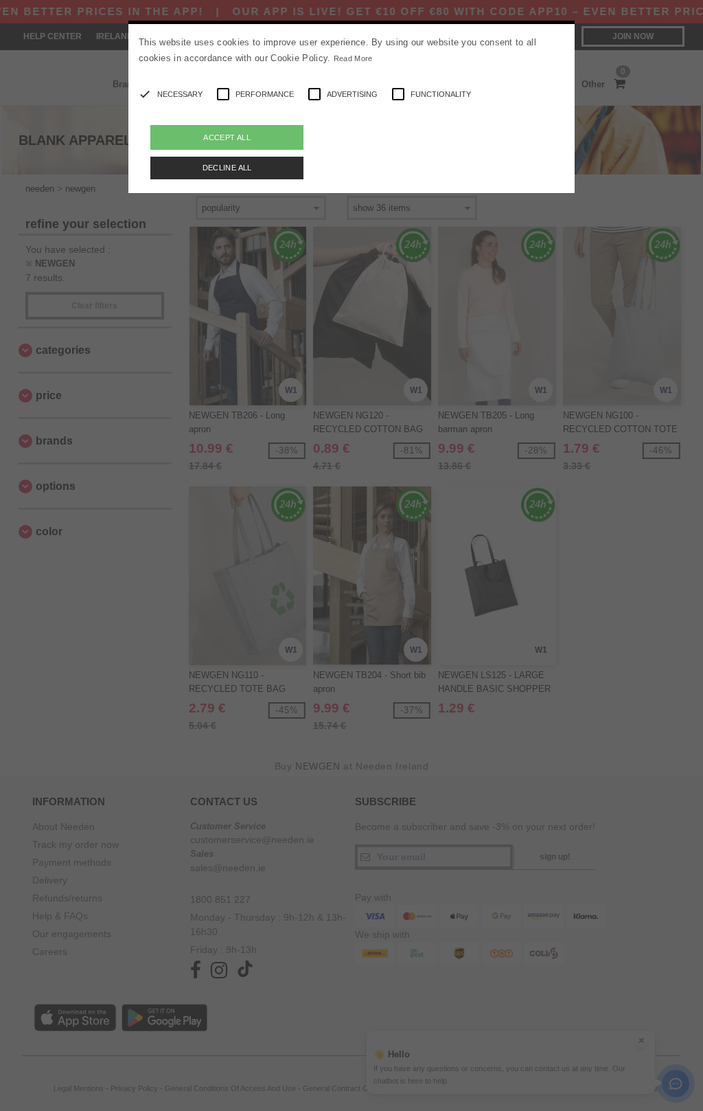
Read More (353, 58)
